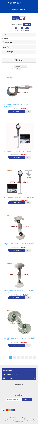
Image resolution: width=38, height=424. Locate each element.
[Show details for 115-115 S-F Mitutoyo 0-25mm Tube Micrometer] (19, 89)
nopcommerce (19, 421)
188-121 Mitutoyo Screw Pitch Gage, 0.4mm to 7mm (19, 244)
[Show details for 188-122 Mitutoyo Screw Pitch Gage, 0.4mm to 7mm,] (19, 275)
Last (34, 357)
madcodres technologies (23, 420)
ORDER (27, 30)
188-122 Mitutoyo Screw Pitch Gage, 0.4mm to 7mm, (19, 291)
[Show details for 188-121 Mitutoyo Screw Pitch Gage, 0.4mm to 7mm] (19, 227)
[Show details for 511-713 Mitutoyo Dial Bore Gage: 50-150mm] (19, 182)
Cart (22, 30)
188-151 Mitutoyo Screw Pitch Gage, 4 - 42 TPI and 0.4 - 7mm (19, 339)
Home (4, 34)
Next (30, 357)
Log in (16, 30)
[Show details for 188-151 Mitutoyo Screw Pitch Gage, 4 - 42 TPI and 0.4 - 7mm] (19, 322)
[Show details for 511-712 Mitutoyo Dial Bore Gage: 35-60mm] (19, 136)
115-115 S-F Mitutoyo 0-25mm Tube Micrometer (16, 105)
